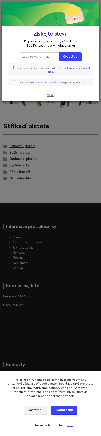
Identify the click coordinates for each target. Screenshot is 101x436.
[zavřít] (90, 9)
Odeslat (70, 56)
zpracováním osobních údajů (49, 82)
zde (70, 425)
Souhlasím (64, 410)
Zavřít (50, 95)
